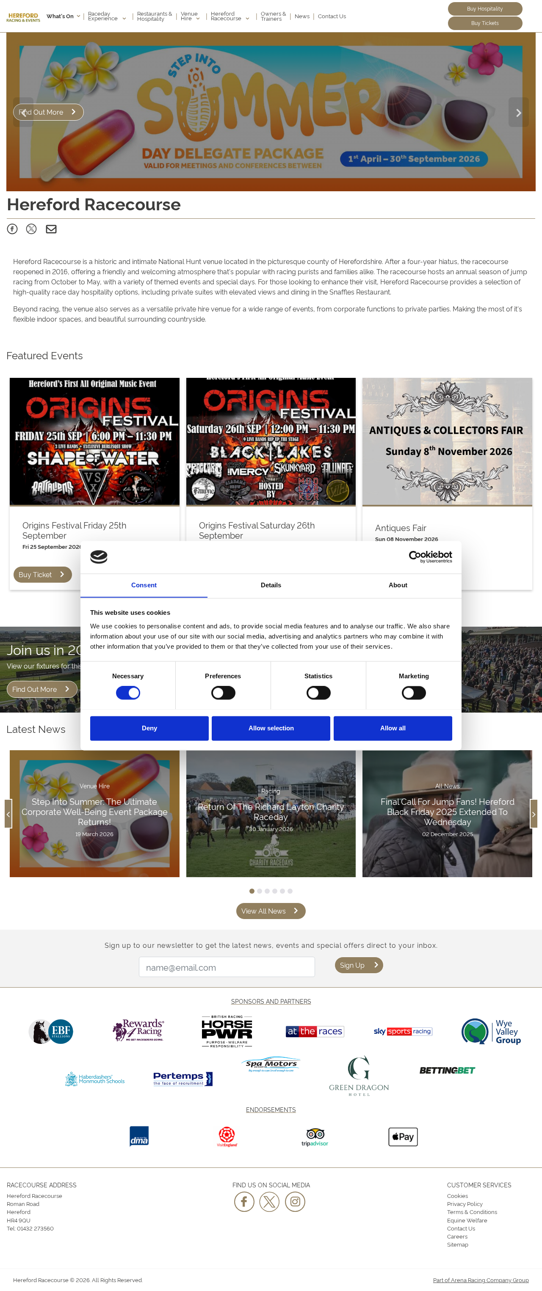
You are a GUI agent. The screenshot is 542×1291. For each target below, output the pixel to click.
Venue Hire (189, 15)
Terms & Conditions (472, 1211)
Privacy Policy (465, 1203)
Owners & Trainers (273, 15)
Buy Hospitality (485, 8)
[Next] (519, 112)
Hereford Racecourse (227, 15)
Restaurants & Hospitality (154, 15)
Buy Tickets (485, 22)
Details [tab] (271, 585)
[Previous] (23, 112)
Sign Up (352, 964)
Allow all (393, 728)
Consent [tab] (144, 585)
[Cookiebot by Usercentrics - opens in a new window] (415, 557)
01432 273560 (35, 1228)
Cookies (457, 1195)
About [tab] (398, 585)
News (302, 15)
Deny (149, 728)
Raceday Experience (103, 15)
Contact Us (332, 15)
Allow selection (271, 728)
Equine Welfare (467, 1220)
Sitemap (457, 1244)
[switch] (223, 692)
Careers (457, 1236)
